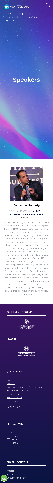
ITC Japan (12, 442)
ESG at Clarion (14, 397)
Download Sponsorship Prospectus (25, 387)
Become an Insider (16, 477)
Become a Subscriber (18, 390)
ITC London (13, 439)
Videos (10, 474)
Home (10, 380)
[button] (47, 5)
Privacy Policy (14, 393)
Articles (10, 470)
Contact (11, 383)
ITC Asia (11, 432)
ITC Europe (13, 435)
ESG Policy (12, 401)
